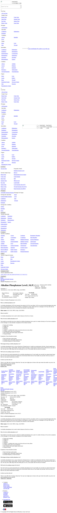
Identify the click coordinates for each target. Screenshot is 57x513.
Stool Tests (3, 19)
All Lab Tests (4, 13)
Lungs (2, 78)
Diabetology (16, 31)
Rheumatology (4, 59)
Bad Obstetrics (4, 245)
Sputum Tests (17, 19)
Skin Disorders (33, 237)
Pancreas (14, 84)
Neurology (3, 57)
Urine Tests (16, 17)
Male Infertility (24, 243)
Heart (2, 43)
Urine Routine (17, 176)
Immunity (14, 67)
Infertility (16, 37)
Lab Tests (3, 166)
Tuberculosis (14, 69)
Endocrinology (4, 53)
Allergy (3, 37)
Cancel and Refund (7, 487)
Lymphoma (23, 237)
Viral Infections (15, 71)
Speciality (3, 212)
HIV (15, 178)
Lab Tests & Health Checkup (7, 279)
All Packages (4, 27)
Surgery (13, 59)
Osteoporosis (23, 245)
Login (29, 48)
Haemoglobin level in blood (20, 174)
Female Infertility (14, 241)
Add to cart (37, 287)
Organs (2, 253)
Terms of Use (6, 484)
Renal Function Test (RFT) (20, 188)
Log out (43, 48)
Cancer (3, 65)
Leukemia (23, 235)
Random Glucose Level (19, 170)
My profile (39, 48)
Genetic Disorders (15, 245)
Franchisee (3, 276)
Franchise (5, 494)
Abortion (3, 235)
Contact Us (5, 492)
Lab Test (2, 280)
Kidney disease (14, 251)
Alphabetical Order (5, 271)
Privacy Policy (6, 486)
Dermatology (15, 51)
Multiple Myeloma (25, 239)
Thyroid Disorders (5, 71)
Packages (3, 190)
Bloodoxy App (6, 497)
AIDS (2, 237)
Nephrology (14, 55)
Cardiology (3, 31)
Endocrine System (5, 82)
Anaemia (3, 241)
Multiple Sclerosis (24, 241)
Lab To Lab (6, 495)
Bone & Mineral (4, 249)
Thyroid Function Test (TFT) (20, 186)
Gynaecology (15, 53)
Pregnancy (3, 69)
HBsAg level (17, 180)
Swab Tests (16, 23)
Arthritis (13, 63)
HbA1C (15, 172)
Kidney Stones (14, 249)
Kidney (13, 78)
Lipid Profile (16, 182)
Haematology (4, 55)
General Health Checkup (6, 196)
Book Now (44, 287)
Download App (6, 499)
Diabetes (14, 65)
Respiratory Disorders (35, 235)
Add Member (34, 48)
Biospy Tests (4, 23)
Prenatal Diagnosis (25, 251)
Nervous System (15, 82)
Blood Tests (4, 17)
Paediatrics (3, 51)
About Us (5, 483)
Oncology (14, 57)
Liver (15, 43)
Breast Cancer (4, 251)
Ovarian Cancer (24, 247)
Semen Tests (16, 21)
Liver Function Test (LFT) (19, 184)
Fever (2, 39)
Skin (2, 45)
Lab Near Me (6, 488)
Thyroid (15, 45)
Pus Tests (3, 21)
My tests (47, 48)
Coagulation (13, 237)
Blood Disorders (4, 247)
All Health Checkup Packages (7, 192)
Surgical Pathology (34, 239)
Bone (2, 80)
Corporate (5, 493)
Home (2, 277)
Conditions (3, 232)
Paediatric (3, 33)
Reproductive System (6, 85)
